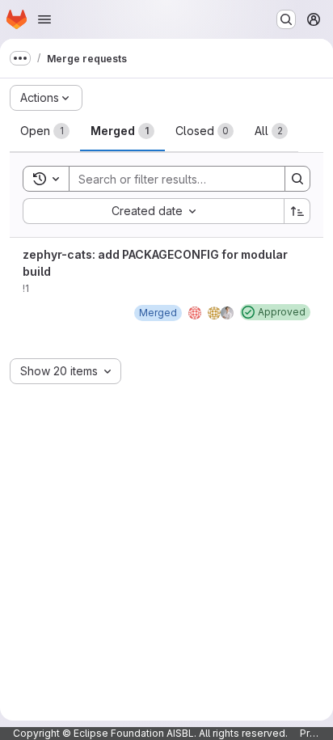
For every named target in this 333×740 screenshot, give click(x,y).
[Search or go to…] (286, 19)
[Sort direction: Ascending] (297, 211)
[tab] (45, 131)
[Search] (297, 179)
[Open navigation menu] (44, 19)
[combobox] (153, 211)
